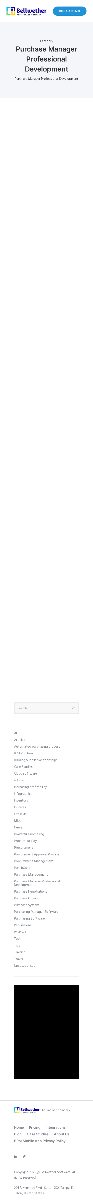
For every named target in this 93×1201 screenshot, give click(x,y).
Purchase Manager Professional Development (37, 883)
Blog (18, 1134)
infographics (23, 794)
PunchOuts (22, 868)
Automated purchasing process (37, 747)
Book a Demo (69, 11)
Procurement (23, 848)
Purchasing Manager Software (36, 912)
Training (20, 952)
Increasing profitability (30, 787)
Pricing (34, 1127)
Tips (17, 945)
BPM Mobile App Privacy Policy (40, 1141)
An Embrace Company (56, 1110)
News (18, 827)
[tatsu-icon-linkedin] (16, 1156)
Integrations (56, 1127)
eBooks (19, 780)
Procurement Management (34, 861)
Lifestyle (20, 814)
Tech (17, 939)
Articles (19, 740)
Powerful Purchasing (29, 834)
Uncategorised (24, 966)
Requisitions (22, 925)
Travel (18, 959)
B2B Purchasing (25, 753)
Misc (17, 821)
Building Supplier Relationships (36, 760)
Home (19, 1127)
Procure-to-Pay (25, 841)
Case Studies (23, 767)
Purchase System (26, 905)
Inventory (21, 800)
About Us (62, 1134)
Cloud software (25, 773)
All (16, 733)
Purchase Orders (26, 898)
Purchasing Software (29, 918)
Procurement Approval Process (36, 854)
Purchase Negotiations (30, 891)
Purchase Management (31, 875)
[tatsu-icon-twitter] (25, 1156)
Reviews (20, 932)
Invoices (20, 807)
